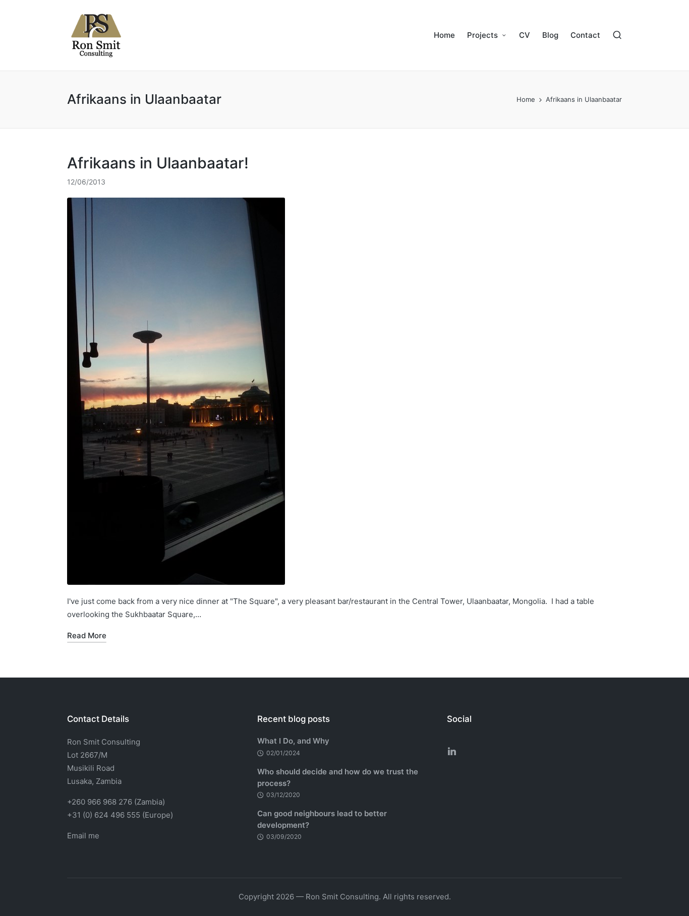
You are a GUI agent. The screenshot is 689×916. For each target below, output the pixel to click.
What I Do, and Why (293, 741)
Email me (83, 835)
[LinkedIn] (452, 751)
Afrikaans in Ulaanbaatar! (158, 163)
